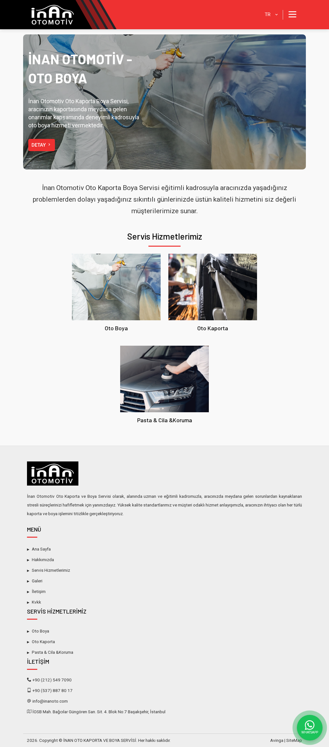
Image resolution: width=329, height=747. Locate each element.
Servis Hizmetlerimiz (164, 236)
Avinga (276, 740)
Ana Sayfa (41, 548)
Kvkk (36, 602)
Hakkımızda (43, 559)
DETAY (39, 145)
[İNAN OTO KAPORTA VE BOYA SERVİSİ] (72, 14)
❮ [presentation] (47, 102)
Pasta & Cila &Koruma (164, 420)
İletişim (39, 591)
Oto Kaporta (212, 328)
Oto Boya (116, 328)
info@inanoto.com (50, 701)
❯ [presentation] (282, 102)
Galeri (37, 580)
